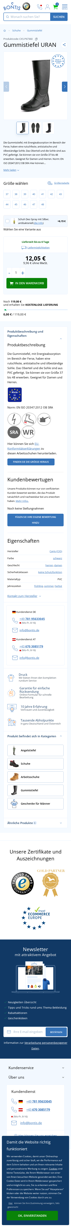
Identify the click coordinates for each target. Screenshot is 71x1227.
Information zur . (35, 1045)
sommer (49, 586)
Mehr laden (9, 170)
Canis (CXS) (56, 551)
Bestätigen (56, 1032)
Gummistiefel (34, 30)
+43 (31, 646)
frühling (38, 586)
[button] (64, 87)
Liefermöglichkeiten (38, 247)
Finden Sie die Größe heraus (31, 461)
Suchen (59, 17)
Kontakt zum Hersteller (22, 596)
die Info (38, 223)
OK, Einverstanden (32, 1215)
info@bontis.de (29, 630)
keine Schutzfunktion (50, 572)
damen (58, 565)
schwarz (57, 558)
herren (49, 565)
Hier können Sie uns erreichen (37, 1135)
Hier (11, 1203)
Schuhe (16, 30)
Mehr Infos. (22, 501)
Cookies (53, 1168)
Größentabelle (61, 183)
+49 (32, 619)
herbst (58, 586)
